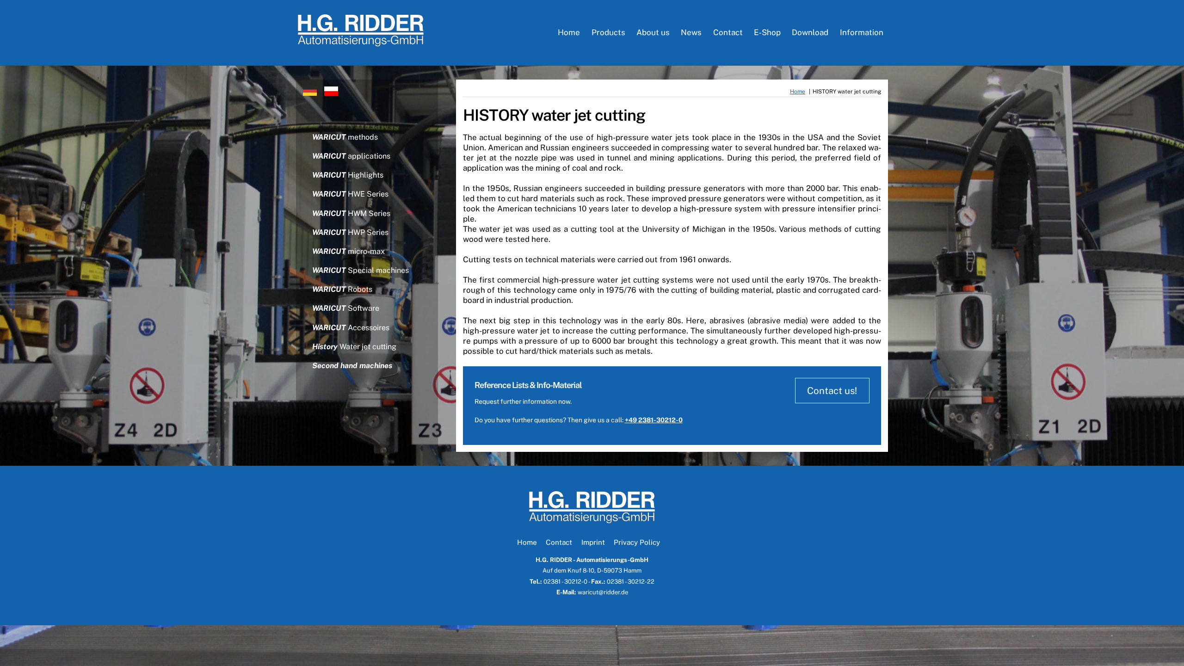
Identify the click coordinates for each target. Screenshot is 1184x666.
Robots (342, 289)
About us (653, 32)
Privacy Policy (637, 542)
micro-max (348, 251)
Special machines (360, 270)
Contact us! (832, 390)
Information (861, 32)
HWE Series (350, 194)
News (691, 32)
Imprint (593, 542)
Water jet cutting (354, 346)
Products (608, 32)
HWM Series (351, 213)
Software (345, 308)
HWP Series (350, 232)
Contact (728, 32)
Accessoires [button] (350, 327)
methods (345, 137)
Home (569, 32)
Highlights (347, 175)
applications (351, 156)
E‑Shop (767, 32)
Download (810, 32)
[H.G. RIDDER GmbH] (361, 42)
